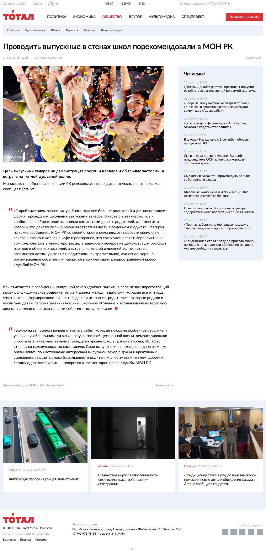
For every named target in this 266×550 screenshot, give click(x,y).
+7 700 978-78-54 (219, 3)
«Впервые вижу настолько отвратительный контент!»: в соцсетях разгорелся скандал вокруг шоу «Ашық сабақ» (217, 106)
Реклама (41, 539)
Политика (56, 17)
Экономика (84, 17)
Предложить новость (244, 16)
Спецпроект (193, 17)
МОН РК (37, 385)
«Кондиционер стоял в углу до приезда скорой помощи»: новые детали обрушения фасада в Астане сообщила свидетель (219, 244)
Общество (112, 17)
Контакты (9, 539)
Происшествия (35, 30)
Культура (72, 30)
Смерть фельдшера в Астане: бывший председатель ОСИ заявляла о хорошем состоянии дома (214, 159)
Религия (89, 30)
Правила (25, 539)
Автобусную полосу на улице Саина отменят (43, 479)
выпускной (56, 385)
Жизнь (55, 30)
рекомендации (16, 385)
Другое (135, 17)
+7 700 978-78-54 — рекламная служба (98, 533)
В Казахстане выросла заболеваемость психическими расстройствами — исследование (127, 479)
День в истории (111, 30)
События (13, 30)
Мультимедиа (162, 17)
